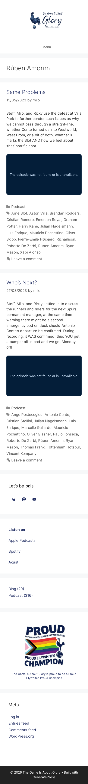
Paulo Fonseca (65, 434)
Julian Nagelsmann (56, 226)
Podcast (18, 207)
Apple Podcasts (22, 540)
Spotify (15, 551)
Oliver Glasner (39, 434)
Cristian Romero (20, 220)
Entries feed (19, 723)
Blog (12, 589)
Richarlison (66, 239)
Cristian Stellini (19, 421)
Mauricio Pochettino (46, 233)
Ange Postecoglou (27, 414)
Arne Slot (19, 213)
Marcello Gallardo (36, 427)
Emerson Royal (48, 220)
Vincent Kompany (21, 453)
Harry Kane (28, 226)
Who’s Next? (21, 282)
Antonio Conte (57, 414)
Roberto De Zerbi (21, 246)
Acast (13, 562)
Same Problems (25, 92)
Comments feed (22, 730)
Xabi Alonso (30, 252)
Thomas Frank (32, 447)
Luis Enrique (16, 233)
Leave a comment (26, 259)
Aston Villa (38, 213)
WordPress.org (21, 736)
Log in (14, 717)
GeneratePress (44, 777)
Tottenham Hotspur (63, 447)
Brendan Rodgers (65, 213)
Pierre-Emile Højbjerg (36, 239)
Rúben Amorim (51, 246)
